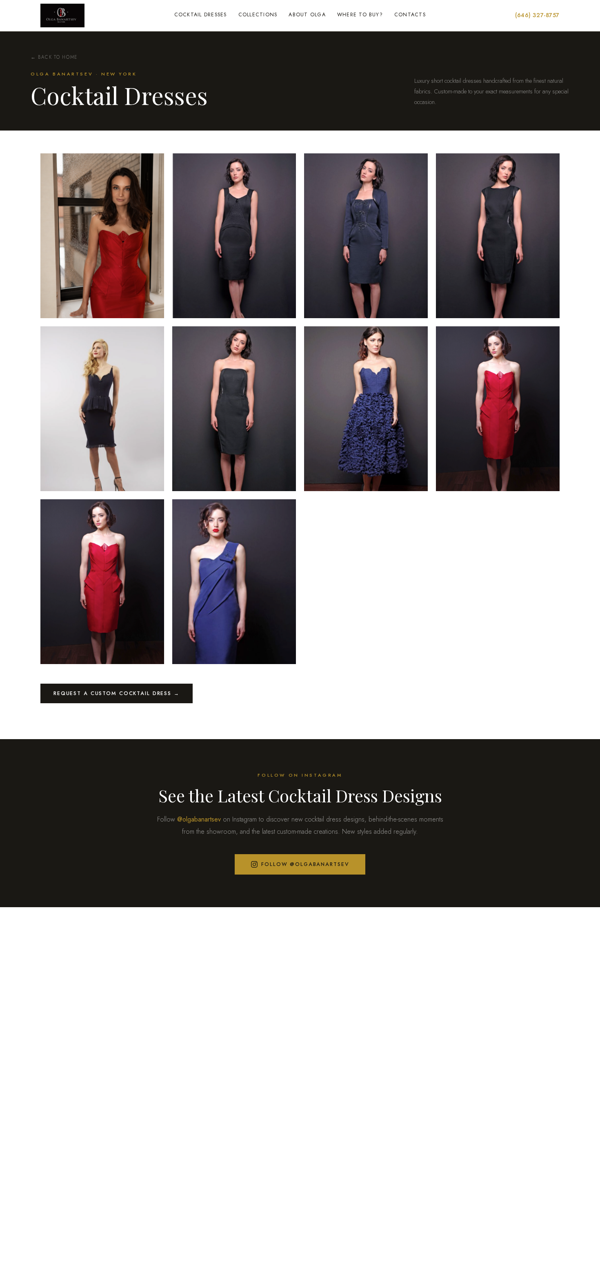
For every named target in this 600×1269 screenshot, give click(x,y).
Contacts (410, 14)
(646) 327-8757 (537, 15)
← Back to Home (54, 57)
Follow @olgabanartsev (305, 864)
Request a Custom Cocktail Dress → (116, 693)
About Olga (307, 14)
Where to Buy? (360, 14)
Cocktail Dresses (200, 14)
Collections (258, 14)
